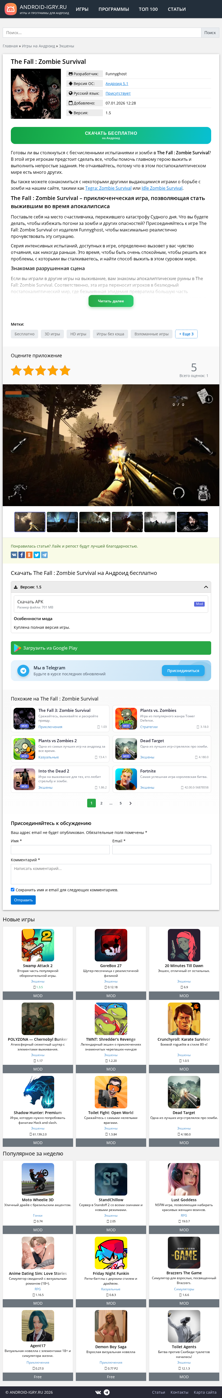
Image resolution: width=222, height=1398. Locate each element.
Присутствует (118, 93)
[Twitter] (37, 555)
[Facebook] (21, 555)
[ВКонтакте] (14, 555)
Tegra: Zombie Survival (108, 188)
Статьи (177, 9)
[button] (214, 389)
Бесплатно (24, 333)
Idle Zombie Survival (162, 188)
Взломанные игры (152, 333)
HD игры (78, 333)
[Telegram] (44, 555)
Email (117, 840)
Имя (15, 840)
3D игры (52, 333)
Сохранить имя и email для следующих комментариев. (67, 889)
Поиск (210, 32)
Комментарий (24, 859)
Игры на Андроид (38, 45)
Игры (82, 9)
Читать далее (111, 301)
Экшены (66, 45)
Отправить (23, 900)
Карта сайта (205, 1392)
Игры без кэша (110, 333)
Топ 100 (148, 9)
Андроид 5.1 (117, 83)
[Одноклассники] (29, 555)
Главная (10, 45)
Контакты (179, 1392)
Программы (114, 9)
